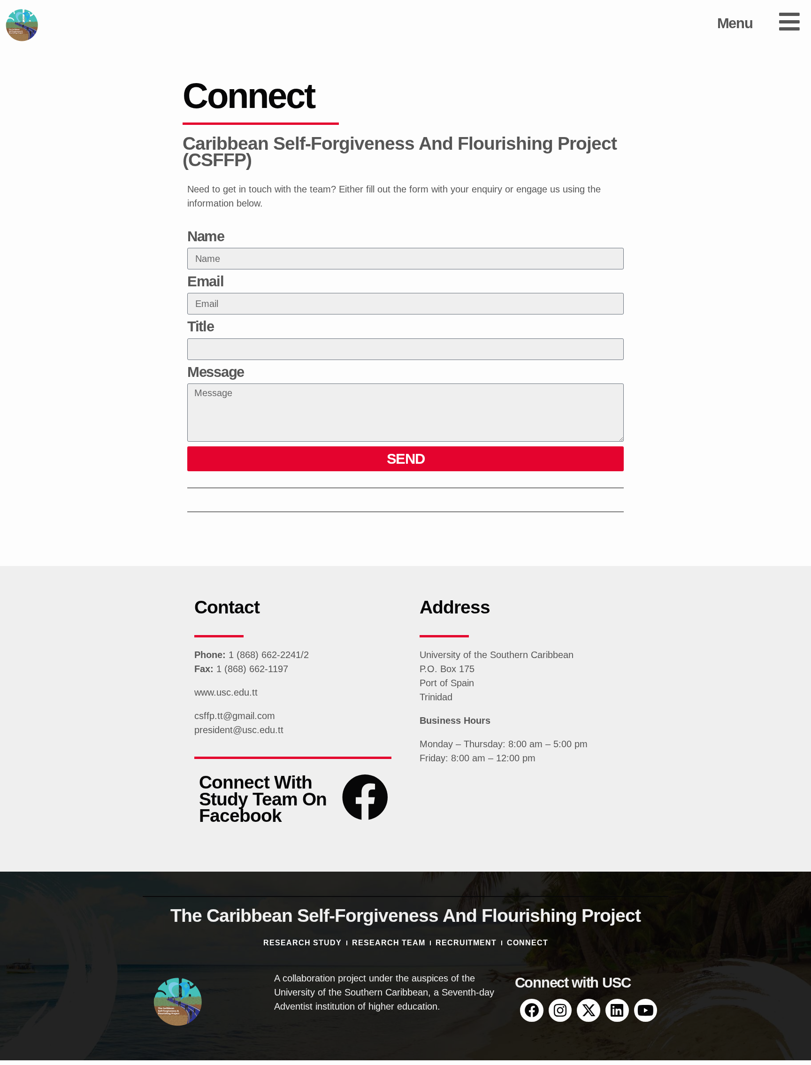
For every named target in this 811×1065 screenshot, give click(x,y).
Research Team (388, 943)
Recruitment (466, 943)
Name (205, 237)
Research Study (302, 943)
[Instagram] (560, 1010)
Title (200, 327)
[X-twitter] (588, 1010)
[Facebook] (531, 1010)
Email (205, 282)
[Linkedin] (617, 1010)
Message (215, 372)
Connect (527, 943)
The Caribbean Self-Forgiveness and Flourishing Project (405, 915)
